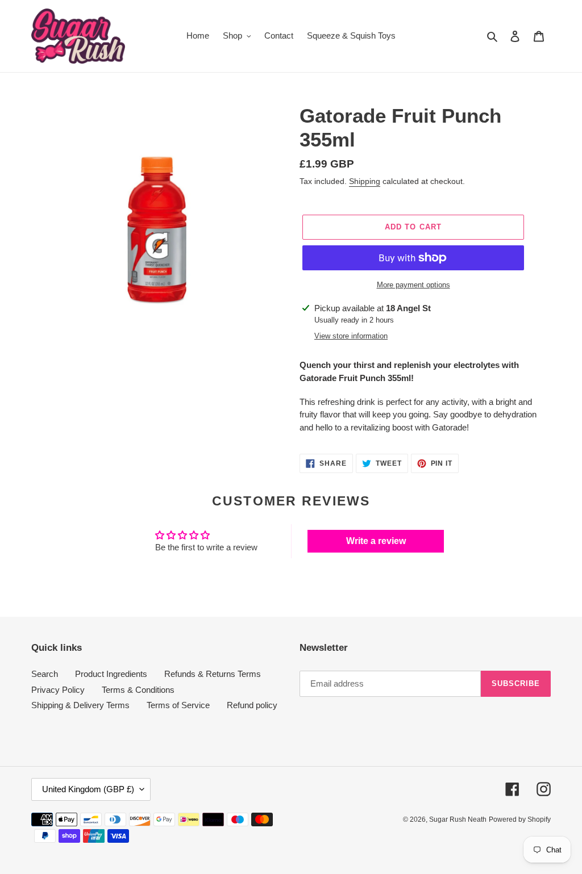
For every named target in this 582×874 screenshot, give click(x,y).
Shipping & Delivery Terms (80, 705)
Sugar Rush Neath (458, 819)
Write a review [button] (376, 541)
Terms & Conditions (138, 690)
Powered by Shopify (520, 819)
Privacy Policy (58, 690)
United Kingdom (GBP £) (88, 789)
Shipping (364, 181)
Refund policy (252, 705)
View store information (351, 336)
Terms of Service (178, 705)
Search (44, 674)
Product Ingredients (111, 674)
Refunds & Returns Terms (212, 674)
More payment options (413, 285)
